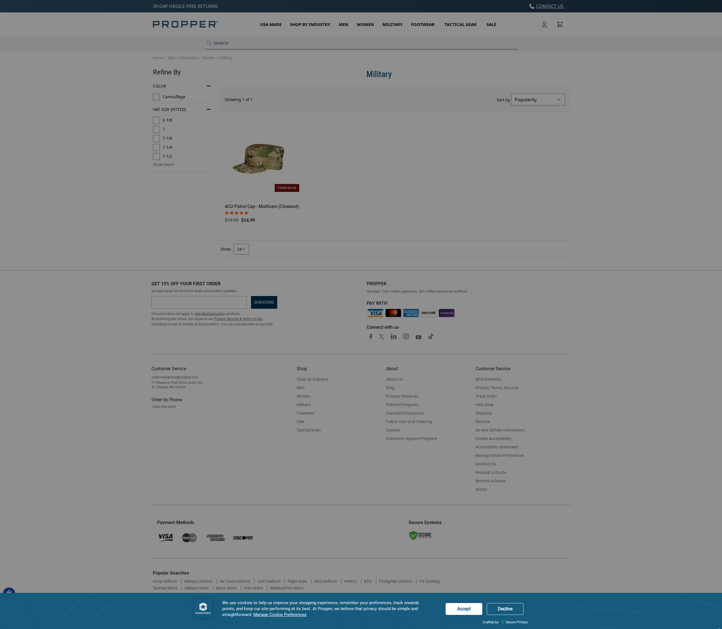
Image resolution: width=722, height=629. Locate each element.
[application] (361, 611)
